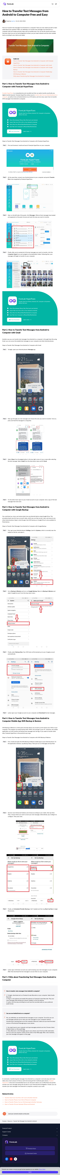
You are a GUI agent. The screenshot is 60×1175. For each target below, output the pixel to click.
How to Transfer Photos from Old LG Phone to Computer (20, 1100)
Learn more (26, 131)
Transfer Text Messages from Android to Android (25, 1121)
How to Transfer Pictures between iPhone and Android (20, 1104)
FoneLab (4, 1121)
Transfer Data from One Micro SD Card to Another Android (21, 1097)
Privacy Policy (42, 1169)
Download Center (32, 1153)
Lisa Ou (13, 21)
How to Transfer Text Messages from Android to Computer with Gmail (32, 65)
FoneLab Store (32, 1148)
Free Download (15, 131)
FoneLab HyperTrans (27, 111)
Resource (10, 1121)
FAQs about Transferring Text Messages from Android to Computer (31, 76)
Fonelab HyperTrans (7, 93)
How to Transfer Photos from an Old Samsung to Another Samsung (23, 1102)
